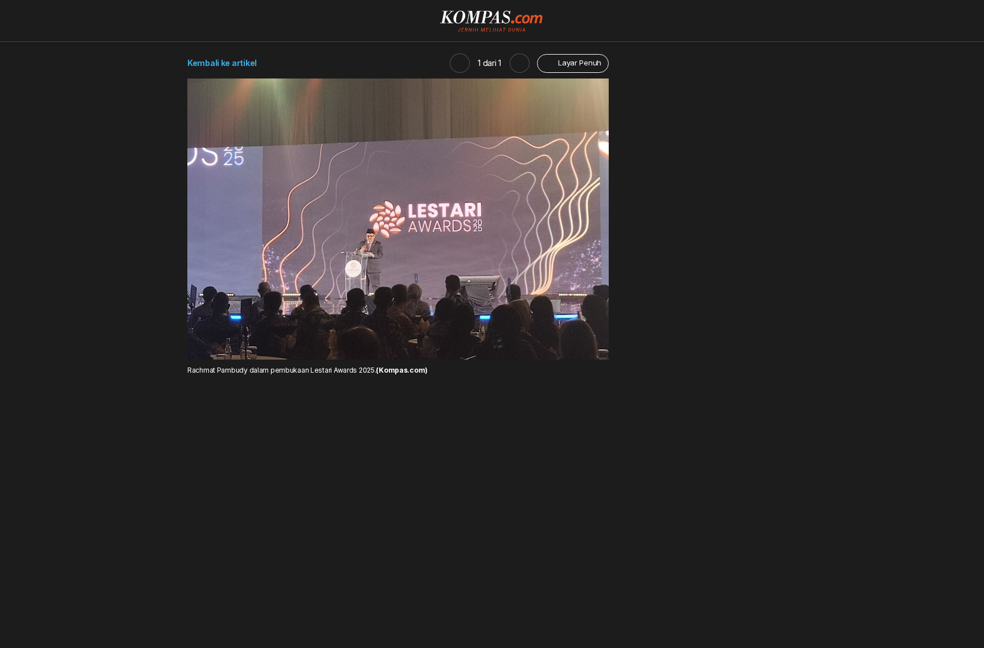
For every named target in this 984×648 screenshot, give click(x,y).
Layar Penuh (578, 62)
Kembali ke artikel (222, 63)
